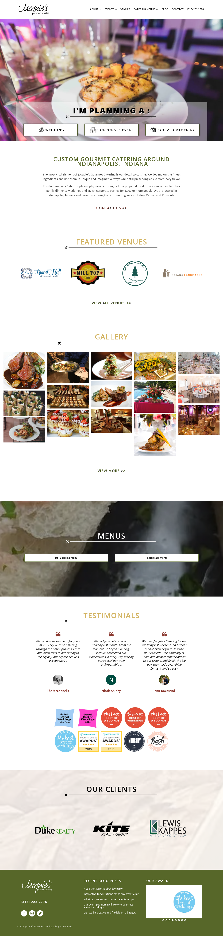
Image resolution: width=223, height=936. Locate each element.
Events (109, 9)
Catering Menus (144, 9)
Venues (125, 9)
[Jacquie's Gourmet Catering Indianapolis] (33, 9)
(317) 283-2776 (195, 9)
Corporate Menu (157, 557)
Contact (178, 9)
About (94, 9)
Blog (165, 9)
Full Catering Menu (66, 557)
